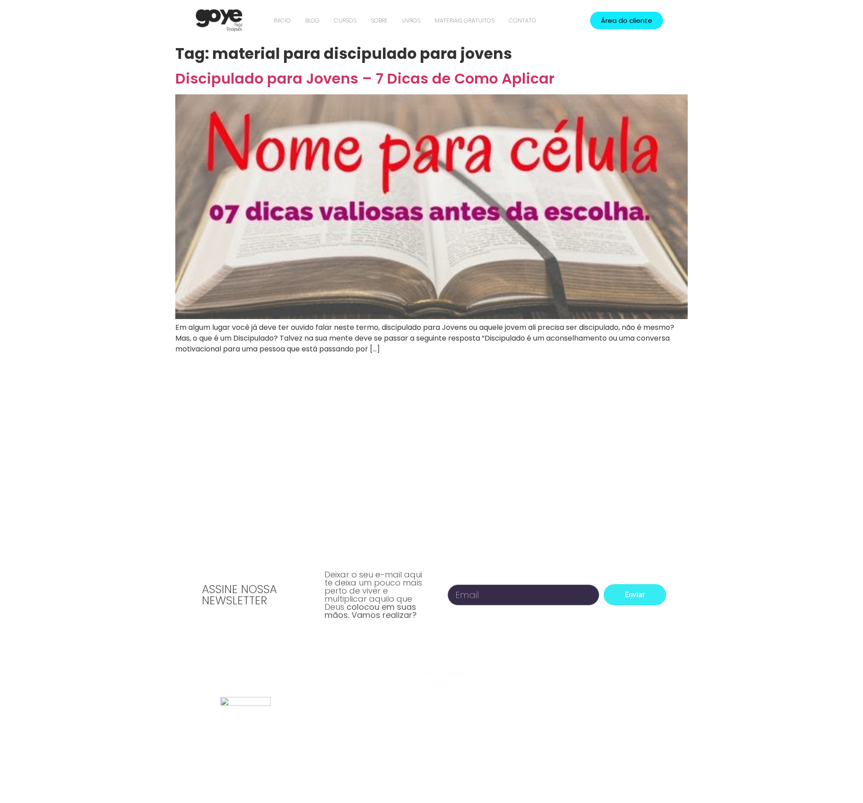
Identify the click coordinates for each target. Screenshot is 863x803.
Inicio (282, 20)
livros (411, 20)
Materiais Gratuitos (464, 20)
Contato (522, 20)
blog (312, 20)
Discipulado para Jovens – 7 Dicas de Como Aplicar (365, 78)
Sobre (379, 20)
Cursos (345, 20)
